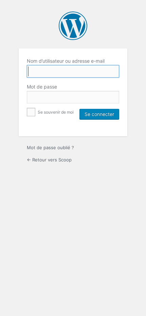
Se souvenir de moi (55, 112)
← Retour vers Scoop (49, 159)
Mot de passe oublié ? (50, 147)
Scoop (73, 26)
